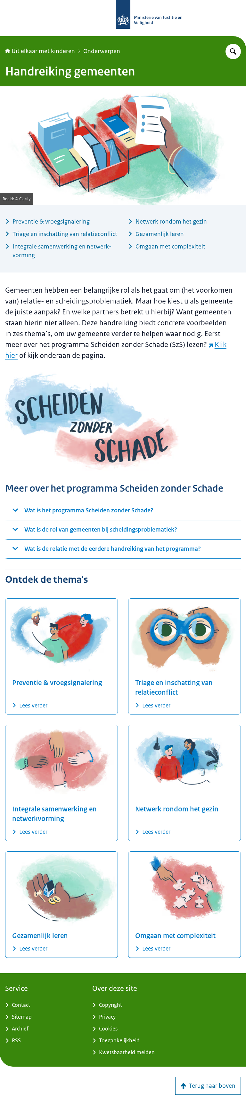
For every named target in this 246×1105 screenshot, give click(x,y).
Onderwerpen (101, 51)
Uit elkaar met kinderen (43, 51)
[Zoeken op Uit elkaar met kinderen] (233, 51)
